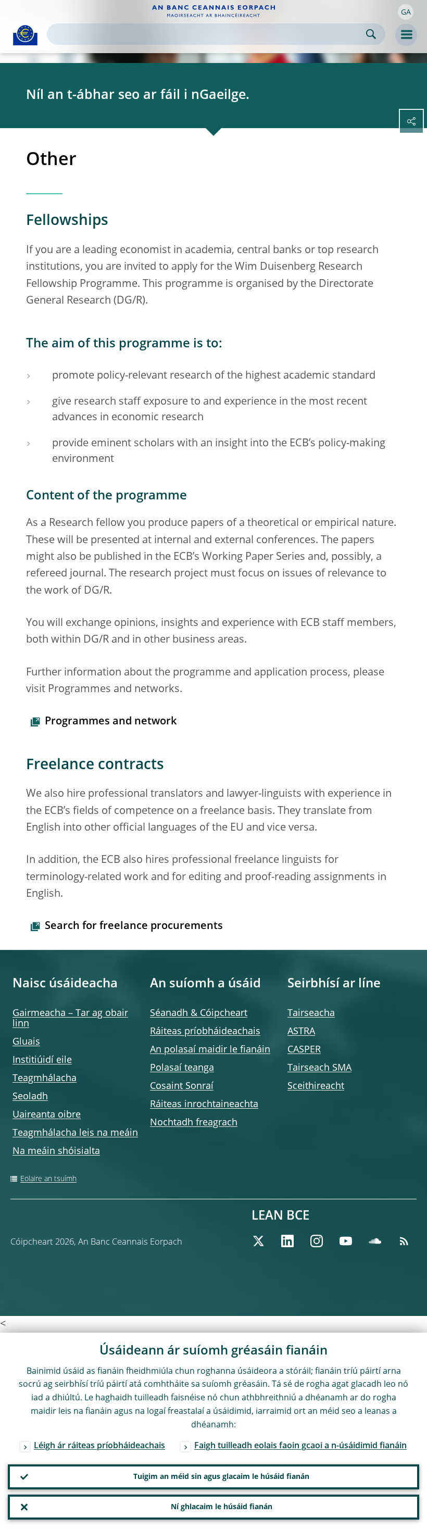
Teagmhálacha (44, 1078)
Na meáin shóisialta (56, 1151)
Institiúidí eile (42, 1060)
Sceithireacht (315, 1086)
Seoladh (30, 1096)
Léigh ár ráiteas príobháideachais (99, 1446)
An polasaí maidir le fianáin (210, 1050)
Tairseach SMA (319, 1068)
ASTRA (301, 1031)
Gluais (26, 1042)
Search (371, 34)
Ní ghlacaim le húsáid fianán (221, 1507)
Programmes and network (111, 722)
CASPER (304, 1050)
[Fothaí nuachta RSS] (404, 1240)
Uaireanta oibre (46, 1115)
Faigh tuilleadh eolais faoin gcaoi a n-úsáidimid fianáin (300, 1446)
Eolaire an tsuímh (48, 1179)
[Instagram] (316, 1240)
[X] (258, 1240)
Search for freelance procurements (134, 926)
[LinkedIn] (287, 1240)
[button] (405, 12)
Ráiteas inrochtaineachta (204, 1104)
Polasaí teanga (182, 1068)
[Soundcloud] (374, 1240)
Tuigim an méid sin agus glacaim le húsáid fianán (221, 1477)
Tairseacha (311, 1013)
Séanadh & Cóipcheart (198, 1013)
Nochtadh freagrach (193, 1122)
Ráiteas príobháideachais (205, 1031)
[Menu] (406, 35)
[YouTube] (345, 1240)
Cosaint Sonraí (182, 1086)
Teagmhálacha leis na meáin (75, 1133)
